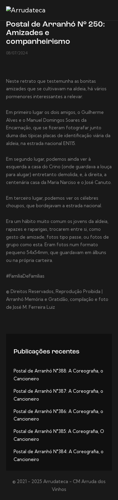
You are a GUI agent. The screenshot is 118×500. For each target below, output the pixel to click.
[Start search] (107, 11)
